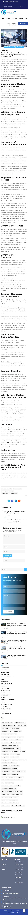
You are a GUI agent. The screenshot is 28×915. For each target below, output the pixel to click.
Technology (20, 46)
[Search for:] (14, 569)
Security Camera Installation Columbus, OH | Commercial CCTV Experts (16, 648)
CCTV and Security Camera (8, 677)
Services (8, 18)
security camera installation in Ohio (9, 788)
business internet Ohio (6, 489)
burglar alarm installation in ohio (8, 725)
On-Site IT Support (21, 771)
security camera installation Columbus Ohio (11, 785)
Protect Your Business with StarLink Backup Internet (16, 656)
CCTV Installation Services (15, 731)
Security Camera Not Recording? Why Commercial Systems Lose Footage (17, 641)
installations (22, 751)
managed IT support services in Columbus (10, 765)
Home (2, 18)
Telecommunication (6, 708)
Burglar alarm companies (7, 722)
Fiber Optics (4, 686)
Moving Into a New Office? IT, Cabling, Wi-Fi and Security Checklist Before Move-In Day (17, 633)
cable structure (5, 731)
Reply (5, 518)
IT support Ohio (5, 757)
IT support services (14, 757)
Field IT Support (5, 688)
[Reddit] (19, 501)
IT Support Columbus (15, 754)
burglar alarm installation (20, 722)
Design (2, 679)
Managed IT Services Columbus (19, 760)
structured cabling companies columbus (10, 797)
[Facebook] (12, 501)
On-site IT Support (5, 695)
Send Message (8, 611)
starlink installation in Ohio (7, 491)
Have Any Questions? (11, 23)
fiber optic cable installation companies (10, 751)
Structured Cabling (9, 46)
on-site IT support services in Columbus (10, 774)
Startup (3, 702)
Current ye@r (6, 558)
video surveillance (5, 805)
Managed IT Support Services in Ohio (9, 768)
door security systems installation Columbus (11, 748)
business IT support (22, 725)
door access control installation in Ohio (10, 745)
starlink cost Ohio (5, 794)
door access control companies (15, 739)
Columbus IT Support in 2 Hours (8, 737)
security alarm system (17, 780)
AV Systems (4, 670)
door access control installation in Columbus (11, 742)
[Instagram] (10, 907)
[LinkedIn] (16, 501)
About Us (21, 18)
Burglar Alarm (5, 672)
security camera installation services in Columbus (12, 791)
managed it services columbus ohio (9, 762)
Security (3, 697)
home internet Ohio (17, 489)
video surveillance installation (17, 805)
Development (4, 681)
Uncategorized (5, 711)
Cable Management (6, 674)
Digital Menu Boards (6, 683)
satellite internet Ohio (6, 780)
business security (5, 728)
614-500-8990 (12, 25)
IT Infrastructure (5, 754)
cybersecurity (20, 737)
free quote (23, 23)
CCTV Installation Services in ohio (9, 734)
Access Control (5, 667)
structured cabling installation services (10, 803)
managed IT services (6, 760)
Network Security (6, 693)
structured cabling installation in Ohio (9, 493)
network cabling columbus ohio (8, 771)
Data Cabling (4, 739)
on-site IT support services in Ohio (9, 777)
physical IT (20, 777)
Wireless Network (6, 713)
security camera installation (7, 782)
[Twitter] (8, 501)
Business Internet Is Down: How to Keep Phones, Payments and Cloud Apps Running (16, 625)
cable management (15, 728)
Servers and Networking (7, 699)
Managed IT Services (6, 690)
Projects (15, 18)
